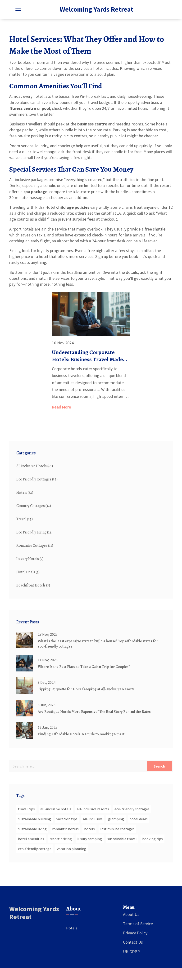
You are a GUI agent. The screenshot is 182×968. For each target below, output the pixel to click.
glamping (116, 819)
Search (159, 766)
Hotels (24, 492)
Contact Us (133, 942)
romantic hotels (65, 828)
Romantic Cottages (34, 545)
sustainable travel (122, 838)
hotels (89, 828)
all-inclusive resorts (93, 809)
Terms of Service (138, 923)
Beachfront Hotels (33, 585)
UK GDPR (131, 951)
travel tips (26, 809)
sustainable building (34, 819)
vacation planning (71, 848)
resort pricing (61, 838)
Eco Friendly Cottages (37, 479)
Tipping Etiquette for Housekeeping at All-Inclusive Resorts (86, 689)
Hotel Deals (28, 572)
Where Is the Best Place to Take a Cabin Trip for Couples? (84, 666)
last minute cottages (117, 828)
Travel (24, 519)
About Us (131, 914)
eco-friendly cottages (132, 809)
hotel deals (138, 819)
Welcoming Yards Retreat (96, 9)
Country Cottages (33, 505)
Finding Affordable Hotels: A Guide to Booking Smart (81, 734)
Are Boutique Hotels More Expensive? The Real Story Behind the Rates (94, 711)
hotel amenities (31, 838)
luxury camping (89, 838)
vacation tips (66, 819)
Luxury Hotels (29, 558)
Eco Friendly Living (34, 532)
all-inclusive (93, 819)
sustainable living (32, 828)
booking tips (152, 838)
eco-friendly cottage (34, 848)
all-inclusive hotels (55, 809)
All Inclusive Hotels (34, 466)
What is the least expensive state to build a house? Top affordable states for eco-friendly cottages (98, 644)
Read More (61, 407)
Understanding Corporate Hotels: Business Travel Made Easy (87, 356)
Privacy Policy (135, 933)
